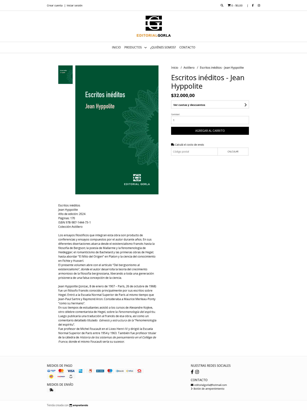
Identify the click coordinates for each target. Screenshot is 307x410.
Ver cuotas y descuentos (189, 105)
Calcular (233, 151)
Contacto (187, 47)
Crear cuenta (55, 5)
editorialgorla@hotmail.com (210, 385)
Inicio (116, 47)
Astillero (189, 68)
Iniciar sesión (74, 5)
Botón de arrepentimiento (208, 388)
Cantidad (175, 114)
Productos (133, 47)
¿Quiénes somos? (163, 47)
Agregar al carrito (210, 131)
